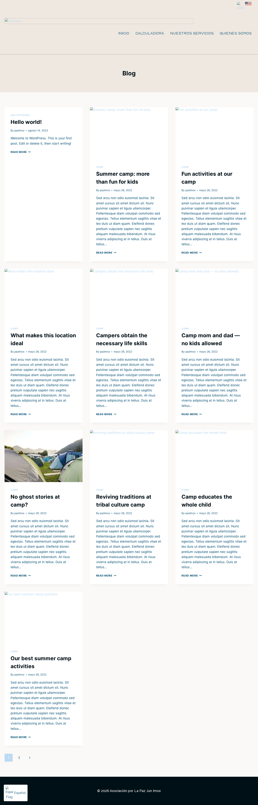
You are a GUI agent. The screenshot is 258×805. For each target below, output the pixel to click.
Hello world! (26, 122)
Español (20, 793)
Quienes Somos (236, 33)
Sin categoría (20, 115)
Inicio (123, 33)
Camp (100, 167)
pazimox (19, 130)
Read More (21, 151)
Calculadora (149, 33)
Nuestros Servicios (192, 33)
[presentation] (129, 133)
